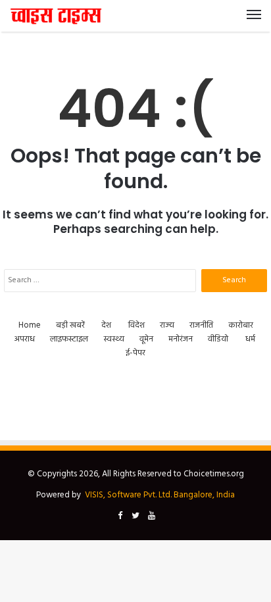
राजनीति (201, 325)
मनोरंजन (180, 339)
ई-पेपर (135, 353)
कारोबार (240, 325)
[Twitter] (135, 516)
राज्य (167, 325)
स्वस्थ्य (113, 339)
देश (106, 325)
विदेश (136, 325)
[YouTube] (151, 516)
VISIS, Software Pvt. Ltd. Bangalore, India (160, 495)
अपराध (24, 339)
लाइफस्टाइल (69, 339)
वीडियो (218, 339)
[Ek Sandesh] (56, 16)
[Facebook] (120, 516)
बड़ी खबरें (70, 325)
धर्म (250, 339)
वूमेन (146, 339)
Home (29, 325)
